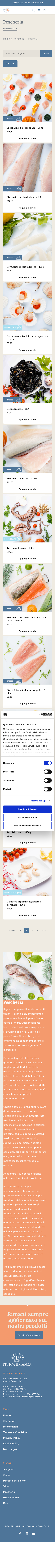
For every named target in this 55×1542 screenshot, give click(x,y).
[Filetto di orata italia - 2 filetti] (27, 449)
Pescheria (19, 38)
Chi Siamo (9, 1421)
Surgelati (8, 1469)
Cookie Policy (11, 1443)
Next (44, 930)
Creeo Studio (44, 1526)
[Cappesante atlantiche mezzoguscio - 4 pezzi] (27, 306)
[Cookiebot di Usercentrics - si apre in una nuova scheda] (39, 714)
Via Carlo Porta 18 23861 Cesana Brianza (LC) (15, 1379)
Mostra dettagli (38, 800)
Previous (12, 930)
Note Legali (10, 1449)
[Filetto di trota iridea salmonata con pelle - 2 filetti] (27, 588)
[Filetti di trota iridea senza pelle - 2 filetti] (27, 660)
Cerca (46, 53)
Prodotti (8, 1415)
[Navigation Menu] (50, 10)
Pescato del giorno (14, 1480)
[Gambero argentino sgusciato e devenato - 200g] (27, 872)
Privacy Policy (11, 1437)
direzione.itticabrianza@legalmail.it (25, 1396)
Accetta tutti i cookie (27, 809)
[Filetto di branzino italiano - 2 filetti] (27, 167)
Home (6, 38)
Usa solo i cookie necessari (27, 825)
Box (5, 1503)
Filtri (10, 63)
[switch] (48, 772)
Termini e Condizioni (15, 1432)
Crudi (6, 1475)
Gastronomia (11, 1497)
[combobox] (10, 28)
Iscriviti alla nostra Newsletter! (27, 2)
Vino (6, 1486)
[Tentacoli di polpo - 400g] (27, 518)
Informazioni (10, 1426)
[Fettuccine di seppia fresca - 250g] (27, 237)
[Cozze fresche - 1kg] (27, 379)
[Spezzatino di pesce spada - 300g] (27, 98)
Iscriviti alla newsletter (29, 1335)
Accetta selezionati (27, 817)
